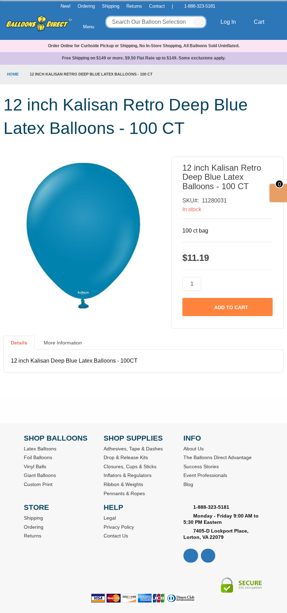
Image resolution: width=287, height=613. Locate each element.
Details (19, 342)
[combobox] (155, 22)
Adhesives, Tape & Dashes (133, 448)
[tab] (19, 345)
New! (66, 6)
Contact (157, 6)
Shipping (110, 6)
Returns (134, 6)
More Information (63, 342)
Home (13, 74)
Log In (228, 22)
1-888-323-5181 (199, 6)
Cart (260, 22)
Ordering (86, 6)
